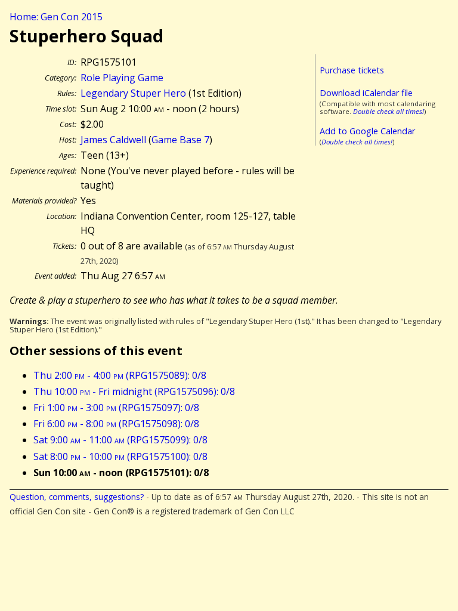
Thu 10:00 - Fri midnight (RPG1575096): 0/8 (134, 391)
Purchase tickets (352, 70)
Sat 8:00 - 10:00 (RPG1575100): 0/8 (120, 456)
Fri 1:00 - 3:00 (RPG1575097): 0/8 (116, 407)
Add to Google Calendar (367, 131)
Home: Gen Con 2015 (56, 16)
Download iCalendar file (366, 92)
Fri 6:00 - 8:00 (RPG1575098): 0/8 (116, 423)
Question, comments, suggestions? (77, 496)
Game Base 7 (180, 139)
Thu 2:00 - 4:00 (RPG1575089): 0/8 (119, 375)
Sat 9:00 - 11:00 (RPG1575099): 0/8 (120, 439)
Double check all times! (388, 111)
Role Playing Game (122, 77)
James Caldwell (113, 139)
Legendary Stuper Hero (133, 93)
